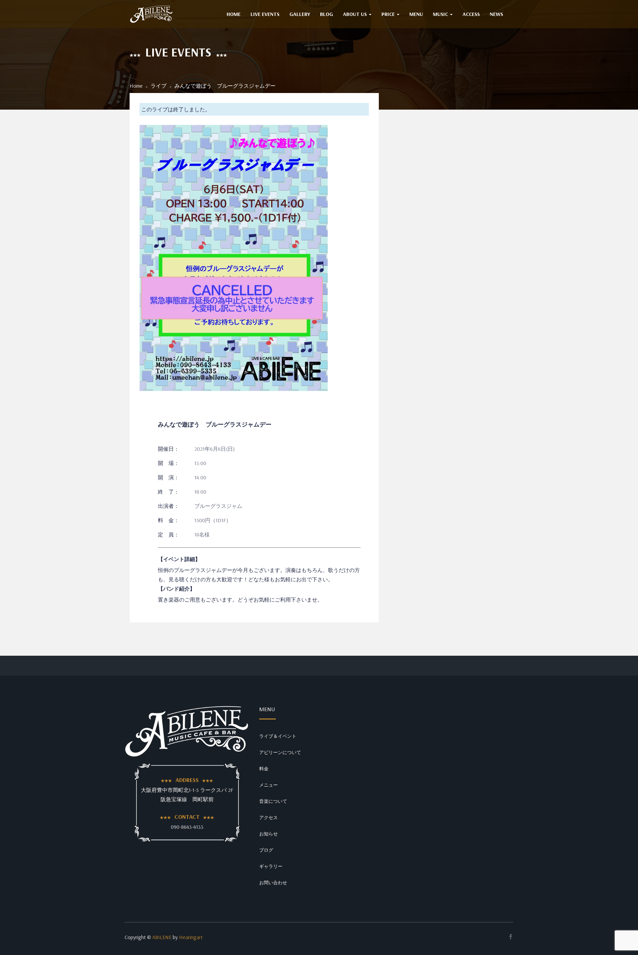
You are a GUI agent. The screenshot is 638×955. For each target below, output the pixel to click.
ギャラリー (270, 866)
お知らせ (268, 834)
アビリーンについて (280, 752)
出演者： (168, 506)
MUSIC (441, 14)
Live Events (265, 14)
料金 (263, 769)
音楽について (273, 801)
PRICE (388, 14)
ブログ (266, 850)
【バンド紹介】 (176, 588)
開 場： (168, 463)
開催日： (168, 448)
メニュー (268, 785)
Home (136, 85)
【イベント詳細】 (179, 559)
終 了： (168, 491)
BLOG (326, 14)
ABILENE (161, 937)
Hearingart (191, 937)
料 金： (168, 520)
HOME (234, 14)
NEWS (496, 14)
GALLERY (299, 14)
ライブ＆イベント (277, 736)
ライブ (158, 85)
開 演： (168, 477)
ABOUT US (355, 14)
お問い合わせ (273, 883)
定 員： (168, 534)
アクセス (268, 817)
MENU (416, 14)
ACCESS (471, 14)
